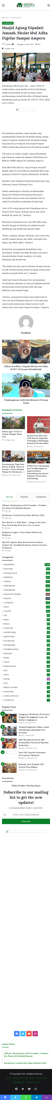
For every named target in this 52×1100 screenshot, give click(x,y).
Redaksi (8, 44)
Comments (41, 497)
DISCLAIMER (41, 1078)
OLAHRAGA (9, 603)
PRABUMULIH (10, 666)
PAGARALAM (9, 641)
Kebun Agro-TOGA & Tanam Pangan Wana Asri (12, 434)
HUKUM (7, 598)
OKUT (6, 675)
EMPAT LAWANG (11, 687)
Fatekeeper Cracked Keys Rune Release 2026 (23, 515)
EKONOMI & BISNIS (12, 594)
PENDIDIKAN (9, 586)
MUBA (6, 620)
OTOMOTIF (9, 700)
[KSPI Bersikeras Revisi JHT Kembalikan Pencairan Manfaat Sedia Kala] (9, 743)
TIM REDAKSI (18, 1082)
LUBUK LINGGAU (11, 696)
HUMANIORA (9, 590)
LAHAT (6, 662)
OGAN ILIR (8, 628)
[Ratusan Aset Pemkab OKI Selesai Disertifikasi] (9, 768)
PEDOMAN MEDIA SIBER (23, 1078)
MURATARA (9, 692)
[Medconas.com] (26, 5)
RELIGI (7, 624)
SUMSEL (7, 581)
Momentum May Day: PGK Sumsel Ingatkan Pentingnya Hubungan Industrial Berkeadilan (38, 439)
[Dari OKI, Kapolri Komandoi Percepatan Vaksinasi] (9, 756)
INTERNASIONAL (11, 649)
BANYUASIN (9, 636)
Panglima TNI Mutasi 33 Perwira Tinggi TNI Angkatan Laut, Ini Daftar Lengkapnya (34, 717)
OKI (5, 615)
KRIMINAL (8, 577)
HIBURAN (8, 653)
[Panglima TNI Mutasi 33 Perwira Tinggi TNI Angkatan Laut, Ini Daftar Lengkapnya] (9, 718)
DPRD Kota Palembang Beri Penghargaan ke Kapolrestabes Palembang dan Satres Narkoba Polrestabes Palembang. (38, 472)
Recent (9, 497)
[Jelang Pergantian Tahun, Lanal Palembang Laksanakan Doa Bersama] (9, 731)
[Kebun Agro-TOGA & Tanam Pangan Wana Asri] (13, 422)
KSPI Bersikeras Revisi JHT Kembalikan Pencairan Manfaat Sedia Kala (34, 743)
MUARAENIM (9, 645)
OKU (6, 683)
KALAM (7, 679)
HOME (8, 1078)
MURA (6, 658)
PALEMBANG (16, 18)
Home (6, 18)
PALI (5, 670)
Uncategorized (10, 573)
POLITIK (7, 611)
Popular (24, 497)
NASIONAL (8, 569)
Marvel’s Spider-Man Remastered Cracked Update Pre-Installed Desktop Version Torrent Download (24, 545)
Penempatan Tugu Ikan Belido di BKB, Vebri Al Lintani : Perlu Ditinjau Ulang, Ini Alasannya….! (13, 468)
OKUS (6, 607)
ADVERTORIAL (10, 632)
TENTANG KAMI (32, 1082)
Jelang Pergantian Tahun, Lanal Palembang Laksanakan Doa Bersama (34, 730)
